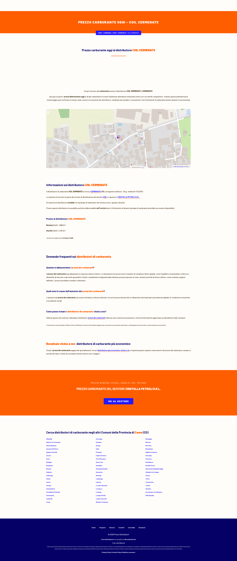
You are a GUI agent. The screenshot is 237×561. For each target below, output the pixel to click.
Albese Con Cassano (53, 442)
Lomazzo (99, 489)
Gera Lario (99, 462)
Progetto (102, 527)
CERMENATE (122, 33)
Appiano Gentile (51, 452)
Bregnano (49, 465)
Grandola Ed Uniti (101, 469)
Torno (148, 479)
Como (114, 33)
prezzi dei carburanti (96, 318)
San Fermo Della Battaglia (154, 469)
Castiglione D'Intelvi (53, 492)
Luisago (98, 492)
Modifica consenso (128, 552)
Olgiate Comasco (151, 452)
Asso (48, 459)
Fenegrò (99, 452)
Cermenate (50, 495)
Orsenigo (149, 455)
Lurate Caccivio (101, 499)
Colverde (49, 499)
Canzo (48, 482)
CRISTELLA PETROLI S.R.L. (129, 197)
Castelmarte (50, 489)
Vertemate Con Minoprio (154, 492)
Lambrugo (99, 479)
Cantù (48, 479)
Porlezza (149, 459)
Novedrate (149, 449)
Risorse (112, 527)
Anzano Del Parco (52, 449)
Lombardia (107, 33)
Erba (97, 449)
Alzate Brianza (51, 445)
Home (100, 33)
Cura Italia (131, 527)
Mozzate (148, 445)
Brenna (48, 469)
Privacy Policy (106, 552)
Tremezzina (149, 482)
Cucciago (99, 439)
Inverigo (98, 475)
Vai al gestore (118, 401)
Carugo (48, 485)
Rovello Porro (150, 465)
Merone (148, 442)
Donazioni (142, 527)
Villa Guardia (150, 495)
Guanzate (99, 472)
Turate (148, 485)
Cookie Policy (116, 552)
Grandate (99, 465)
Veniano (148, 489)
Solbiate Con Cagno (152, 472)
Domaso (99, 442)
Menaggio (149, 439)
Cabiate (49, 472)
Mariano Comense (102, 502)
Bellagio (49, 462)
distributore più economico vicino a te (113, 350)
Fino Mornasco (101, 459)
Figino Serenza (101, 455)
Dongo (98, 445)
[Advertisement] (118, 73)
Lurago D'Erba (101, 495)
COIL (105, 197)
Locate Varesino (101, 485)
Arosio (48, 455)
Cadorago (49, 475)
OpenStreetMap (179, 166)
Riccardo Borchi (130, 539)
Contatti (121, 527)
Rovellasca (149, 462)
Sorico (148, 475)
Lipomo (98, 482)
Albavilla (49, 439)
